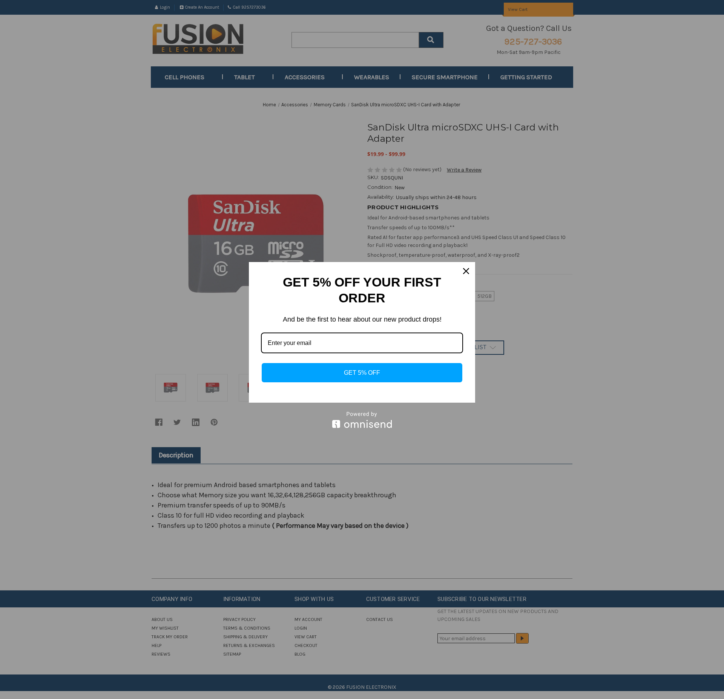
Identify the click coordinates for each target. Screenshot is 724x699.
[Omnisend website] (362, 420)
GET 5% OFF (362, 372)
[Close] (466, 271)
